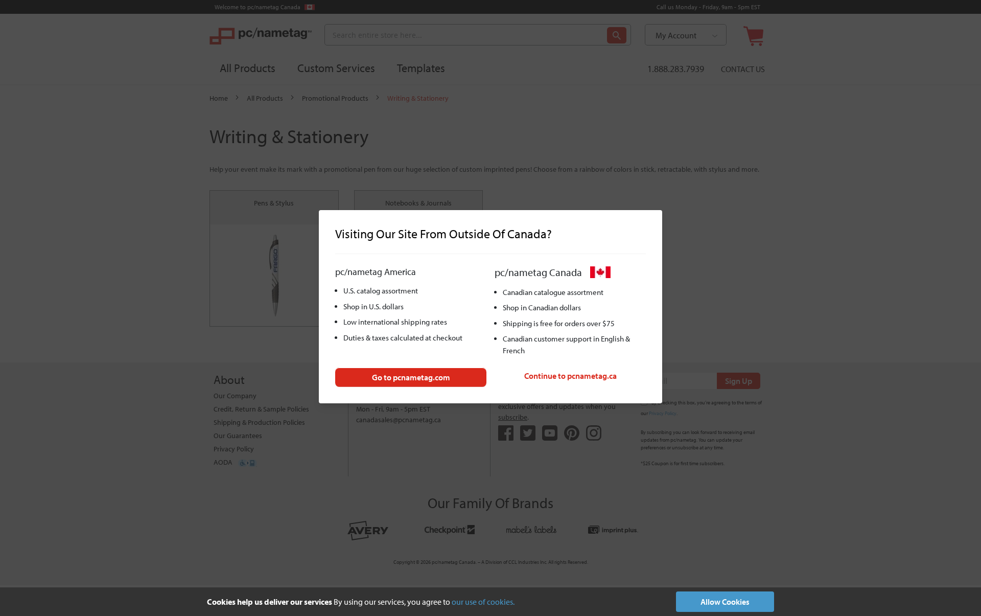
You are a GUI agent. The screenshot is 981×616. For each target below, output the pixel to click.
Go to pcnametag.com (411, 377)
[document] (490, 601)
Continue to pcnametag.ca (570, 376)
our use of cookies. (483, 602)
